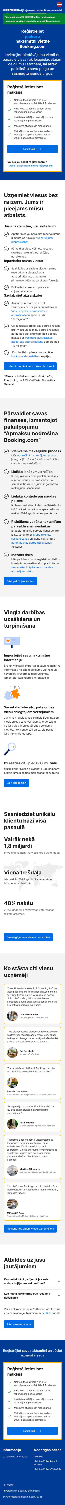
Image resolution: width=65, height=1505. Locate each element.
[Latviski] (59, 4)
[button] (34, 18)
